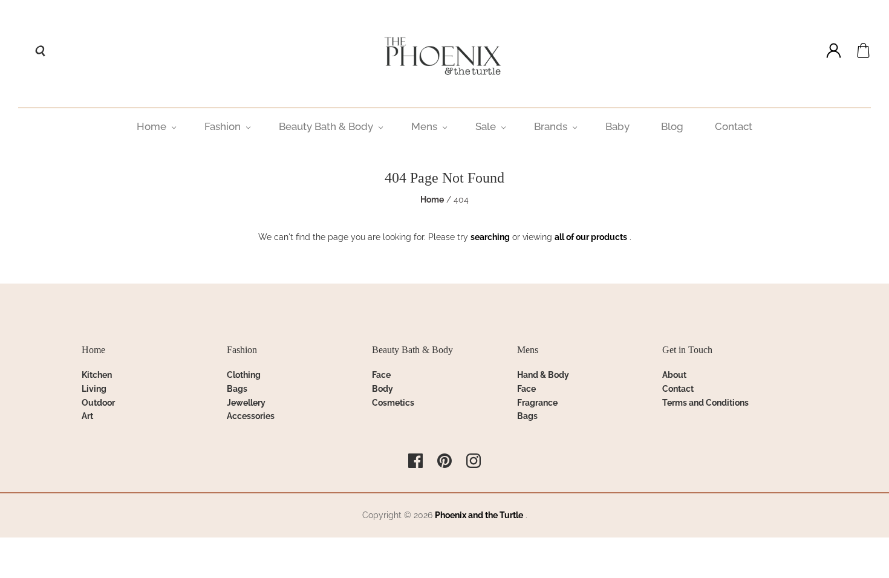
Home (151, 126)
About (674, 375)
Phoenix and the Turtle (479, 515)
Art (87, 416)
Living (94, 389)
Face (381, 375)
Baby (617, 126)
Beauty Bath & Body (326, 126)
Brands (550, 126)
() (863, 50)
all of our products (591, 237)
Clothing (244, 375)
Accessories (251, 416)
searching (490, 237)
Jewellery (246, 403)
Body (382, 389)
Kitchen (97, 375)
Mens (424, 126)
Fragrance (537, 403)
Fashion (222, 126)
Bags (237, 389)
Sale (485, 126)
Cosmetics (393, 403)
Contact (733, 126)
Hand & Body (543, 375)
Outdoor (98, 403)
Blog (672, 126)
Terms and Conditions (705, 403)
